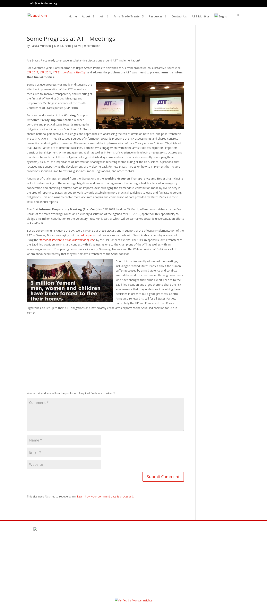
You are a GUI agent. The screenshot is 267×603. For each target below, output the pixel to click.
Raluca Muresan (40, 46)
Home (73, 16)
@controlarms (55, 572)
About (86, 16)
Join (102, 16)
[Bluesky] (239, 3)
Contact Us (179, 16)
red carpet (86, 235)
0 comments (92, 46)
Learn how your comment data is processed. (105, 496)
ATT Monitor (200, 16)
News (77, 46)
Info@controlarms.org (62, 554)
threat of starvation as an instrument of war (67, 240)
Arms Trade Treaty (127, 16)
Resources (155, 16)
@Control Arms (56, 563)
